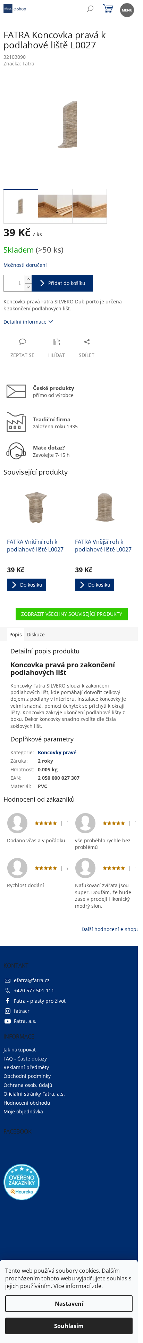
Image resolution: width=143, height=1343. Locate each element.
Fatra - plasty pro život (40, 1001)
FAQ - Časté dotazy (25, 1058)
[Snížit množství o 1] (28, 287)
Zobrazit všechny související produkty (71, 614)
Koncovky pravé (57, 752)
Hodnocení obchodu (26, 1102)
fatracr (22, 1011)
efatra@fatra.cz (32, 980)
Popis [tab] (15, 634)
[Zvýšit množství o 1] (28, 279)
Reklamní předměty (26, 1067)
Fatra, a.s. (25, 1021)
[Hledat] (90, 9)
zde (96, 1286)
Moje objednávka (23, 1111)
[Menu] (126, 9)
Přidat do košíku (66, 283)
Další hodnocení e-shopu (111, 929)
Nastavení (69, 1304)
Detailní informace (25, 321)
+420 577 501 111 (34, 990)
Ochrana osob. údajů (27, 1085)
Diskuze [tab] (36, 634)
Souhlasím (69, 1326)
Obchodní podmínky (27, 1076)
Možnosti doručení (25, 265)
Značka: (18, 63)
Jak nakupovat (19, 1049)
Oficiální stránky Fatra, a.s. (34, 1093)
